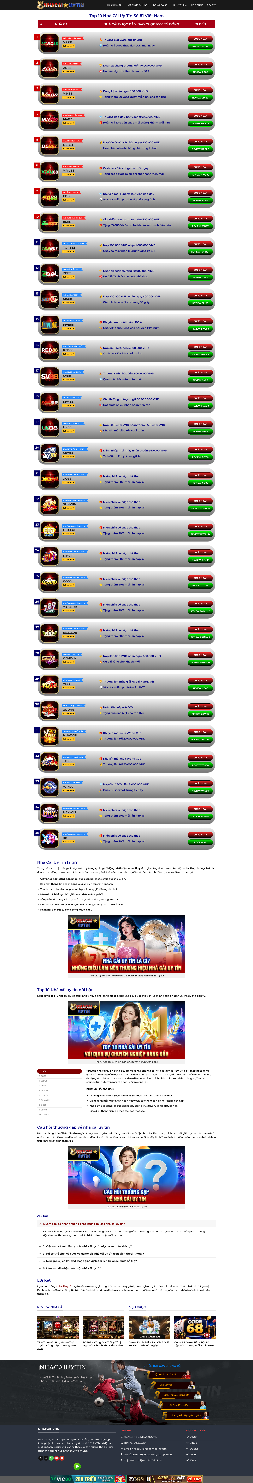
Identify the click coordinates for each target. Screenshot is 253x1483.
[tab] (59, 1071)
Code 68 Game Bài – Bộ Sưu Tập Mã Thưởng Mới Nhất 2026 (194, 1344)
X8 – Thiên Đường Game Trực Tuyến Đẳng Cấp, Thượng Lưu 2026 (56, 1345)
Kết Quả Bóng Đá (178, 1405)
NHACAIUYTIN (63, 1367)
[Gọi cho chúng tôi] (51, 1458)
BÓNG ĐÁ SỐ (160, 5)
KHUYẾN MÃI (180, 5)
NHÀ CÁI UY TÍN (114, 5)
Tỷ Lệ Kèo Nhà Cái (165, 1374)
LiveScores (166, 1384)
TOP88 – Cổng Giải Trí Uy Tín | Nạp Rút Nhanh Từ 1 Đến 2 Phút (103, 1344)
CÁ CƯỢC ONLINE (137, 5)
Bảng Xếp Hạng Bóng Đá (187, 1415)
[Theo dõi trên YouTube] (61, 1458)
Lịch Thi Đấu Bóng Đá (176, 1395)
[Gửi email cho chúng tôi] (46, 1458)
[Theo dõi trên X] (40, 1458)
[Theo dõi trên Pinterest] (56, 1458)
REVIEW (211, 5)
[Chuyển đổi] (40, 1224)
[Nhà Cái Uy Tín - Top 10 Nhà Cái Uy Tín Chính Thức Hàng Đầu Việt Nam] (60, 5)
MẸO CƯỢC (197, 5)
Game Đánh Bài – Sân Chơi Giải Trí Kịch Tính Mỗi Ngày (149, 1344)
